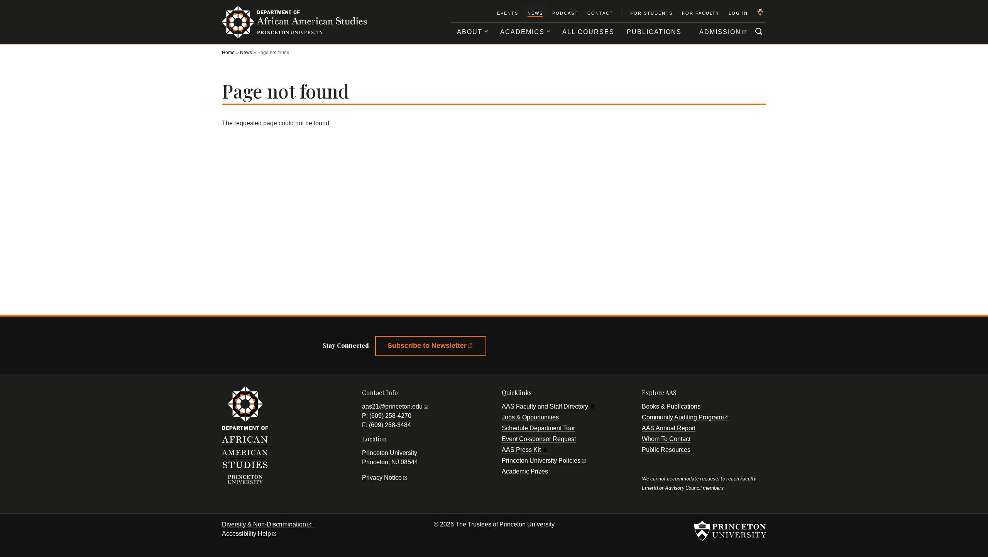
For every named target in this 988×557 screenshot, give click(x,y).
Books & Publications (671, 406)
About (469, 32)
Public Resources (666, 449)
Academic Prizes (525, 471)
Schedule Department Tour (538, 428)
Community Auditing (682, 417)
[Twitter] (532, 347)
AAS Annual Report (668, 428)
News (535, 12)
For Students (651, 13)
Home (228, 52)
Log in (738, 13)
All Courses (588, 32)
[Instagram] (574, 347)
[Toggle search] (759, 31)
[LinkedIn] (595, 347)
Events (507, 13)
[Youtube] (553, 347)
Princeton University (541, 460)
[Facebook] (511, 347)
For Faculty (700, 13)
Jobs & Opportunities (530, 417)
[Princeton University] (760, 15)
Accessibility (246, 533)
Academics (522, 32)
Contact (600, 13)
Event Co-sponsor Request (539, 439)
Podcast (565, 13)
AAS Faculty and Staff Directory (545, 406)
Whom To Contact (666, 439)
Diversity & (264, 524)
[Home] (294, 26)
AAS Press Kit (521, 449)
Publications (654, 32)
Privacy (382, 477)
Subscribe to (427, 345)
